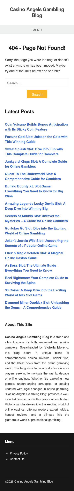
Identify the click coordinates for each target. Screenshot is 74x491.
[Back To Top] (68, 481)
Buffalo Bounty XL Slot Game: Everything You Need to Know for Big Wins (34, 191)
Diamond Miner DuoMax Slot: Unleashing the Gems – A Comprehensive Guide (37, 305)
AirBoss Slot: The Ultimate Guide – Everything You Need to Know (32, 268)
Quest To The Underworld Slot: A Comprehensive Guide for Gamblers (33, 176)
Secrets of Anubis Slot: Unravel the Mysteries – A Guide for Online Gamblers (36, 218)
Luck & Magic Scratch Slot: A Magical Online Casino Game (34, 255)
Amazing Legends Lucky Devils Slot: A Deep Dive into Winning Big (35, 206)
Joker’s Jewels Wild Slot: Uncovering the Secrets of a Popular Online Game (36, 243)
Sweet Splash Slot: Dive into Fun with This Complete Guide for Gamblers (34, 151)
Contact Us (17, 459)
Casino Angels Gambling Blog (37, 12)
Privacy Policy (19, 453)
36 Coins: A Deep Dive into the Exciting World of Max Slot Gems (35, 292)
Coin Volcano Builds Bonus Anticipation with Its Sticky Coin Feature (36, 127)
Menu (37, 30)
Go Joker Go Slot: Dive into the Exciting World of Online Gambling (35, 230)
